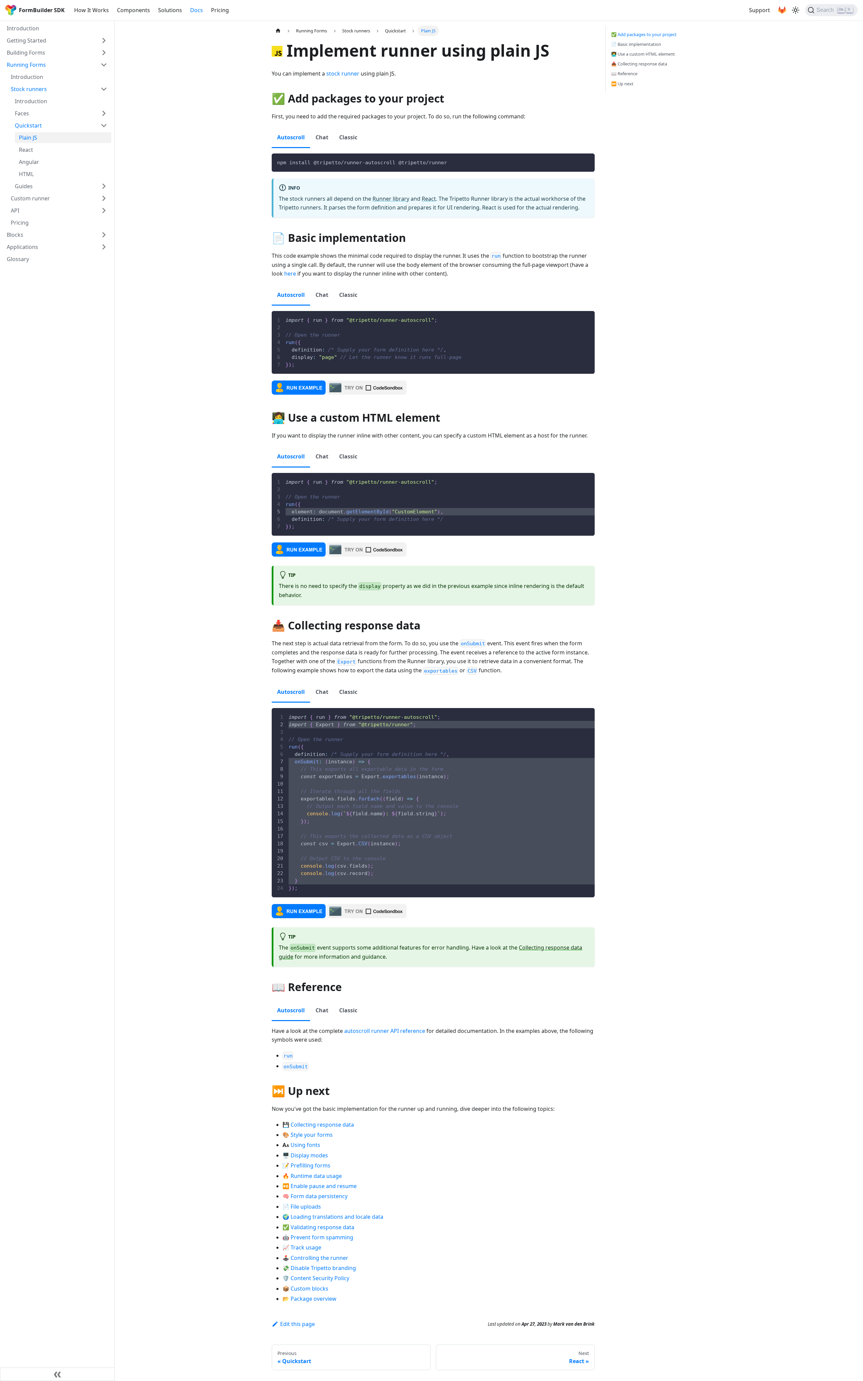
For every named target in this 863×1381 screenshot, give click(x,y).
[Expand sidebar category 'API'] (103, 210)
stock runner (342, 73)
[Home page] (278, 31)
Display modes (309, 1155)
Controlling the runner (319, 1258)
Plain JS (28, 137)
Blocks (15, 234)
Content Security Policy (320, 1278)
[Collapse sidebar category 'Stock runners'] (103, 89)
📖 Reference (624, 74)
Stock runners (29, 89)
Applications (22, 247)
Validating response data (322, 1227)
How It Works (91, 10)
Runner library (391, 198)
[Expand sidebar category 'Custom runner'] (103, 198)
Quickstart (28, 125)
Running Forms (26, 64)
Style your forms (312, 1134)
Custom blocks (309, 1288)
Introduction (23, 28)
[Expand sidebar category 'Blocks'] (103, 234)
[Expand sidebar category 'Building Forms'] (103, 52)
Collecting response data (322, 1124)
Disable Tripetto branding (323, 1268)
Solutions (170, 10)
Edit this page (297, 1324)
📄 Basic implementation (636, 44)
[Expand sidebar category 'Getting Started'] (103, 40)
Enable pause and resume (324, 1186)
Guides (24, 186)
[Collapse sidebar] (57, 1374)
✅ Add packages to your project (644, 34)
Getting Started (26, 40)
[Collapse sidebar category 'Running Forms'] (103, 64)
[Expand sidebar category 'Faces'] (103, 113)
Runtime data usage (316, 1176)
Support (759, 10)
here (290, 273)
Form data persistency (319, 1196)
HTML (26, 174)
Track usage (306, 1247)
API (15, 210)
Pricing (220, 10)
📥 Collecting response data (639, 64)
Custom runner (30, 198)
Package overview (313, 1298)
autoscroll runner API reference (384, 1031)
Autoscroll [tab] (291, 137)
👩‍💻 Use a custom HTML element (643, 54)
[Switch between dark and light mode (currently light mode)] (795, 10)
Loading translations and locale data (337, 1216)
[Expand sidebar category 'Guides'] (103, 186)
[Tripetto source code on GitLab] (782, 10)
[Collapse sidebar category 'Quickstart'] (103, 125)
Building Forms (26, 52)
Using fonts (305, 1145)
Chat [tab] (322, 137)
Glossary (18, 259)
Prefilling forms (310, 1165)
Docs (196, 10)
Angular (29, 162)
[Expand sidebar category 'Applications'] (103, 247)
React (26, 149)
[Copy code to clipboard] (586, 161)
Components (133, 10)
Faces (22, 113)
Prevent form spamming (322, 1237)
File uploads (306, 1206)
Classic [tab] (348, 137)
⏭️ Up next (622, 84)
